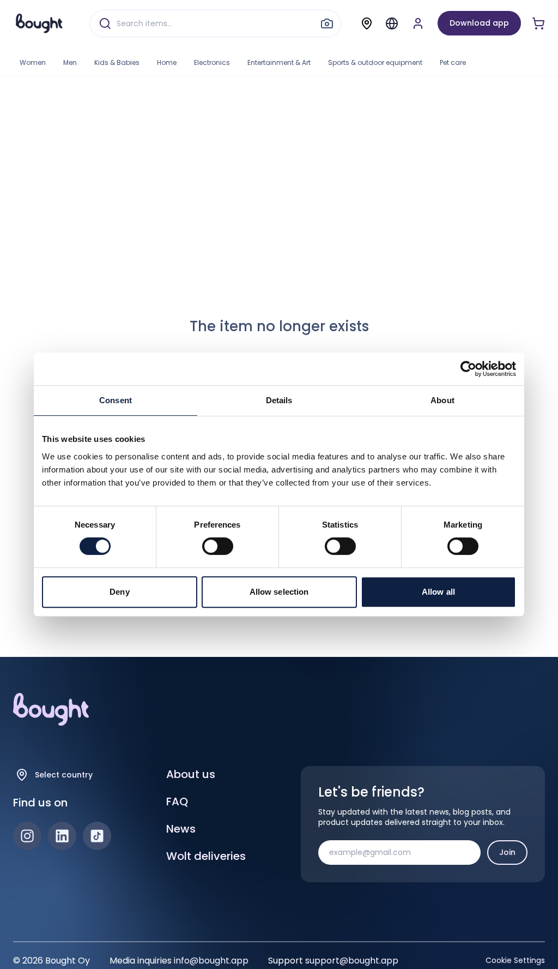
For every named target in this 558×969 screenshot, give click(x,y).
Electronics (212, 62)
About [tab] (442, 400)
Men (70, 62)
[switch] (217, 546)
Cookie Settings (515, 960)
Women (33, 62)
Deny (119, 591)
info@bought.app (211, 960)
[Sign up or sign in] (418, 23)
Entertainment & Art (279, 62)
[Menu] (392, 23)
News (181, 828)
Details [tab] (279, 400)
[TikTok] (97, 836)
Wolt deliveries (206, 856)
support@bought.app (351, 960)
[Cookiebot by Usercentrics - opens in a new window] (468, 369)
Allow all (438, 591)
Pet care (453, 62)
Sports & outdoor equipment (375, 62)
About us (190, 774)
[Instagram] (27, 836)
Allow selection (279, 591)
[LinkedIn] (62, 836)
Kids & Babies (117, 62)
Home (167, 62)
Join (507, 852)
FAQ (177, 801)
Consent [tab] (115, 400)
